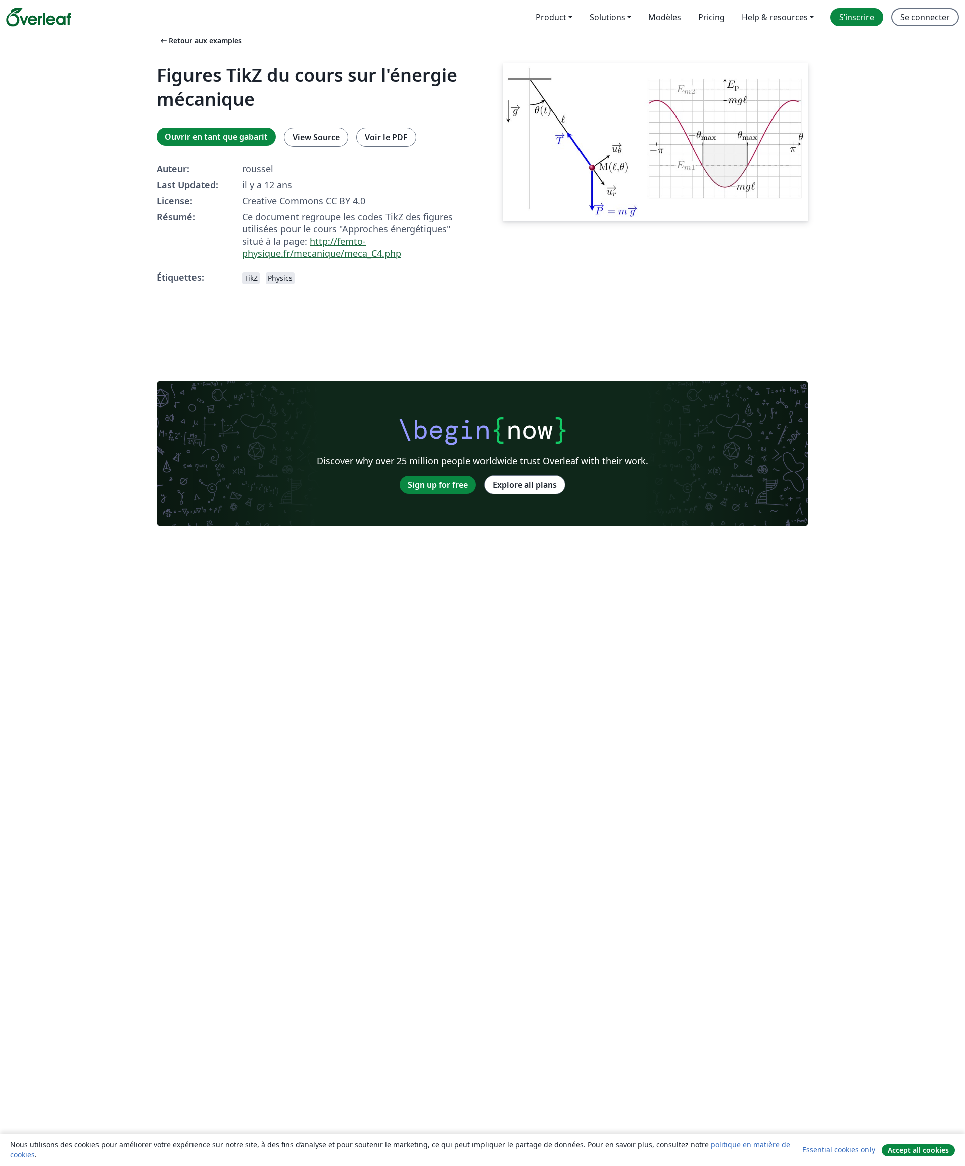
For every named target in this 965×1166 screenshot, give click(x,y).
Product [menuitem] (551, 17)
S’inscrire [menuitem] (856, 17)
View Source (316, 137)
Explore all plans (525, 484)
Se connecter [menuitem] (925, 17)
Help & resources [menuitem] (775, 17)
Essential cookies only (838, 1149)
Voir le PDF (386, 137)
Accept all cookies (918, 1150)
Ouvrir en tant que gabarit (216, 136)
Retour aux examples (200, 40)
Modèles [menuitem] (664, 17)
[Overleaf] (38, 17)
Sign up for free (438, 484)
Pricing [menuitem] (711, 17)
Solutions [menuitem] (607, 17)
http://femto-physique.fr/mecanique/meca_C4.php (321, 247)
